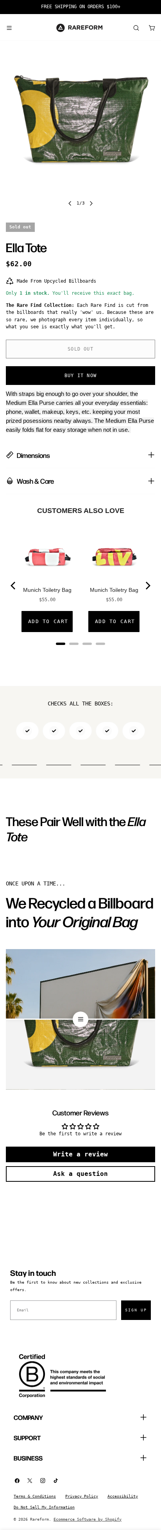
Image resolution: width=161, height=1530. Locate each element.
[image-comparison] (80, 1019)
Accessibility (122, 1496)
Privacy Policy (81, 1496)
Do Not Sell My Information (44, 1507)
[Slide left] (70, 203)
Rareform (39, 1519)
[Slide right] (91, 203)
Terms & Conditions (35, 1496)
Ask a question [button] (80, 1173)
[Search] (136, 28)
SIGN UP (136, 1310)
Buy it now (80, 375)
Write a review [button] (80, 1154)
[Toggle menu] (9, 28)
